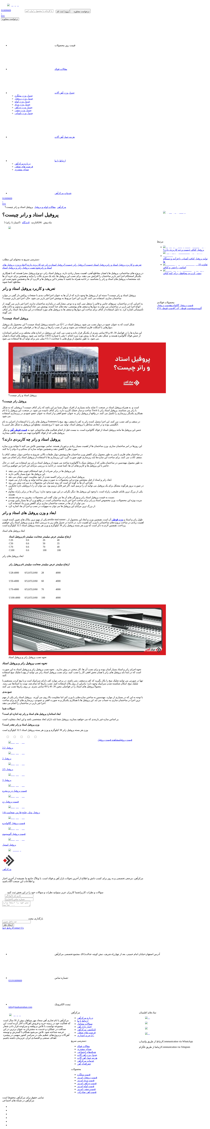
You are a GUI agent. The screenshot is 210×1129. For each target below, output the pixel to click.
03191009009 (15, 980)
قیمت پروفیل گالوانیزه (181, 305)
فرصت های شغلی (86, 1032)
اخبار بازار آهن (84, 1026)
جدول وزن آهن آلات (65, 92)
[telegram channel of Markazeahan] (10, 1110)
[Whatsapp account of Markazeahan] (10, 1114)
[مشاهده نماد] (173, 1017)
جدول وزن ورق (22, 104)
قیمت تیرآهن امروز (87, 1083)
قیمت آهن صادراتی (86, 1092)
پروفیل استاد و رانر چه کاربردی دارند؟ (45, 265)
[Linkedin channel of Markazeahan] (10, 1121)
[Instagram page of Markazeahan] (10, 1117)
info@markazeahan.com (20, 1007)
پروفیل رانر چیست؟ (74, 265)
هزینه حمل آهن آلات (87, 1058)
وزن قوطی (117, 519)
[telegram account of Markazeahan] (10, 1106)
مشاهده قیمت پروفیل (109, 740)
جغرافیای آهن (84, 1063)
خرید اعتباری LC (85, 1035)
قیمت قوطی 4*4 (165, 308)
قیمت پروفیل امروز (87, 1077)
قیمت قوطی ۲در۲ (183, 308)
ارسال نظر (8, 925)
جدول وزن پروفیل (24, 98)
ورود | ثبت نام (63, 11)
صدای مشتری (84, 1049)
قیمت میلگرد (83, 1074)
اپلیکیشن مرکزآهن (86, 1029)
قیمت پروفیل (126, 740)
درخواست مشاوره (10, 19)
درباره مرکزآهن (85, 1018)
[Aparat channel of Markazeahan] (10, 1125)
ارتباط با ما (82, 1021)
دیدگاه (26, 222)
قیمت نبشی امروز (86, 1089)
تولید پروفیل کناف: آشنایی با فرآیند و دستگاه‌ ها (185, 260)
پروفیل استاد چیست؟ (95, 265)
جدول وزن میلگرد (24, 95)
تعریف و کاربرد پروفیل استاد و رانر (123, 265)
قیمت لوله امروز (85, 1086)
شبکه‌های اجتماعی (86, 1052)
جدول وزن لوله (22, 101)
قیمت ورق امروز (85, 1080)
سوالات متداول (84, 1023)
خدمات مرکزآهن (85, 1061)
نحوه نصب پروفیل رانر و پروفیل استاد (21, 267)
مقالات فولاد (61, 69)
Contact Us (13, 928)
